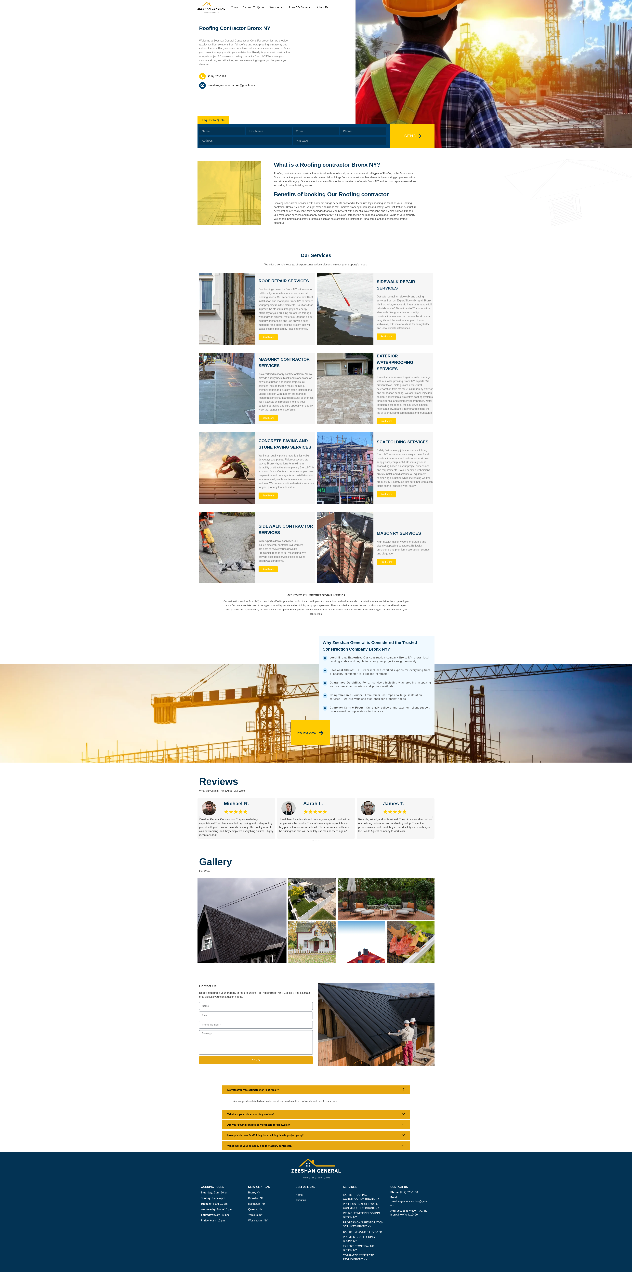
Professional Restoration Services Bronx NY (363, 1224)
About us (301, 1200)
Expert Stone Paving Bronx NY (358, 1248)
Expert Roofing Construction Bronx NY (361, 1196)
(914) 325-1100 (404, 1192)
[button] (213, 120)
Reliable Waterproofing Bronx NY (361, 1215)
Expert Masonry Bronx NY (363, 1231)
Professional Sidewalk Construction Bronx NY (361, 1206)
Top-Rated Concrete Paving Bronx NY (358, 1257)
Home (299, 1194)
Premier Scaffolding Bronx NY (359, 1239)
